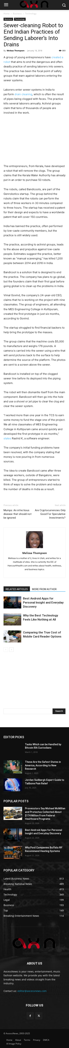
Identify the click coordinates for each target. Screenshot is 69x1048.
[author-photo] (34, 548)
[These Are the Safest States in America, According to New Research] (13, 766)
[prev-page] (6, 649)
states (7, 438)
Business (17, 13)
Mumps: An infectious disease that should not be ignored (17, 514)
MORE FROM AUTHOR (44, 589)
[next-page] (11, 649)
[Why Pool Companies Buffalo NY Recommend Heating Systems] (13, 852)
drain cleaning (23, 94)
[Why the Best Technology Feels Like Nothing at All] (12, 619)
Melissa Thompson (15, 50)
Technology (30, 13)
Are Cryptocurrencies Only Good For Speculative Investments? (50, 514)
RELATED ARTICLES (17, 589)
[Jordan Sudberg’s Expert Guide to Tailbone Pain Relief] (13, 784)
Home (7, 13)
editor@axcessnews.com (32, 991)
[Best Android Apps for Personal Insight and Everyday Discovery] (12, 602)
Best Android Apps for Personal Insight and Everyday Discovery (43, 602)
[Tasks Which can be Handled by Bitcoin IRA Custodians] (13, 749)
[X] (38, 1015)
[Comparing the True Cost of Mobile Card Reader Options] (12, 636)
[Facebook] (30, 1015)
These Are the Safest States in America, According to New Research (43, 765)
